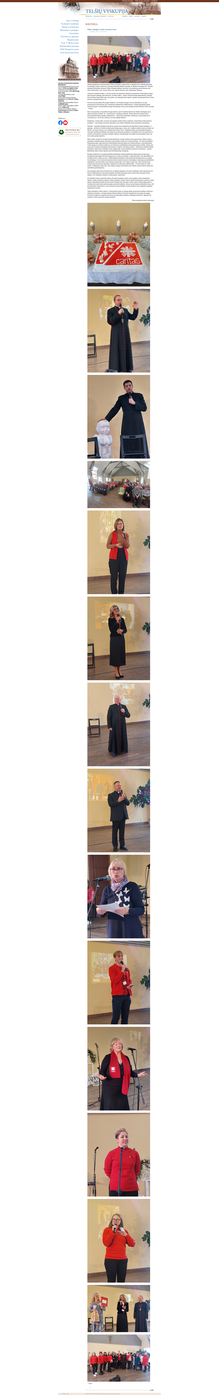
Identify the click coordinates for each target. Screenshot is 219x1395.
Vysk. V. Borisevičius (70, 43)
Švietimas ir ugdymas (70, 36)
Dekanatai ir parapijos (69, 30)
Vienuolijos (74, 33)
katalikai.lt (154, 1)
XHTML (63, 1393)
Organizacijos (73, 39)
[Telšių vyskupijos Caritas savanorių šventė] (118, 82)
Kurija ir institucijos (70, 27)
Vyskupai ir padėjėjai (70, 23)
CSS (67, 1393)
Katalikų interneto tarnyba (113, 1393)
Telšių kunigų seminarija (142, 1)
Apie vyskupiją (72, 20)
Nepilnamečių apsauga (69, 46)
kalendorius (89, 16)
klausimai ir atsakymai (100, 16)
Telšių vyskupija (101, 1393)
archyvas (110, 16)
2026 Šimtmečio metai (69, 49)
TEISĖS (88, 1393)
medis (130, 16)
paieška (144, 16)
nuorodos (137, 16)
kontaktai (124, 16)
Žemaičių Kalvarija (127, 1)
